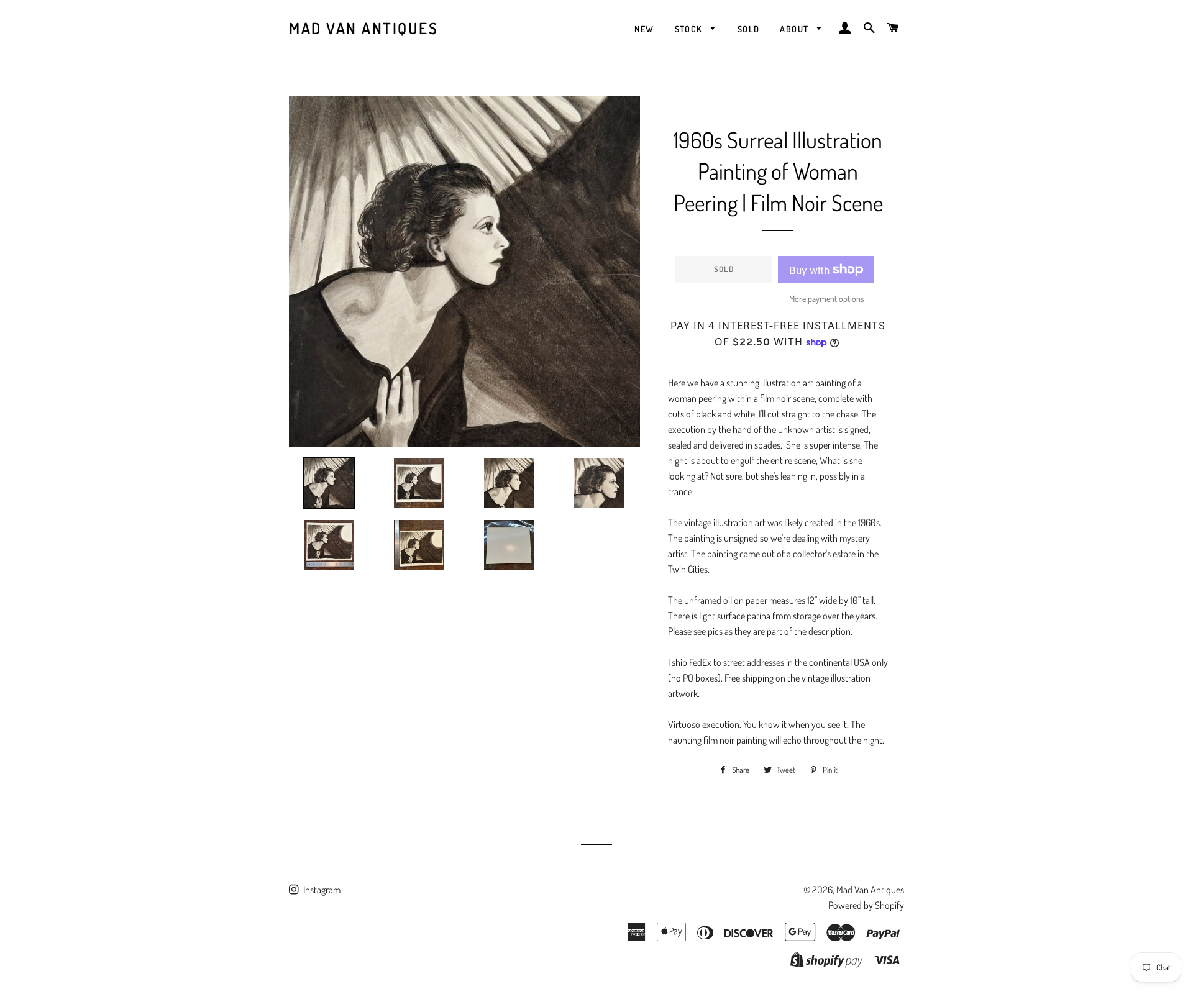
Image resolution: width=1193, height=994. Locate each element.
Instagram (321, 889)
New (644, 29)
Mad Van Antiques (363, 28)
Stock (690, 29)
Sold (749, 29)
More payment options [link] (826, 298)
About (795, 29)
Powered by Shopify (866, 905)
